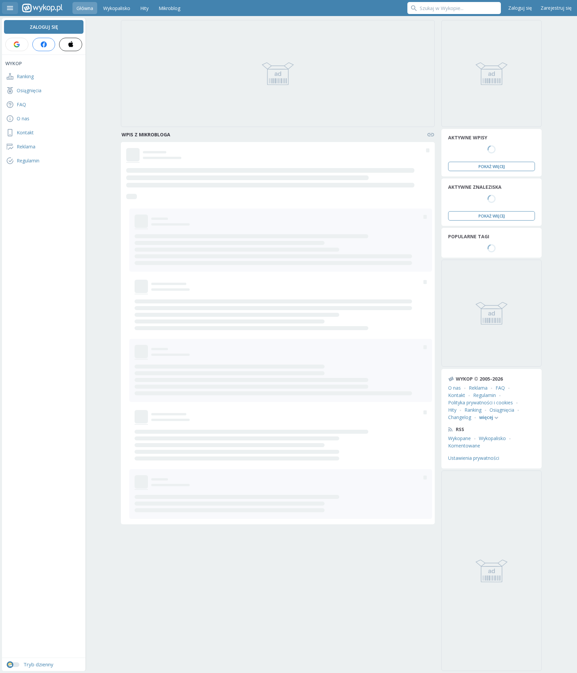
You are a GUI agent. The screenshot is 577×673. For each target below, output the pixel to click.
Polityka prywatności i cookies (480, 402)
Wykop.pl (42, 8)
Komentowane (464, 445)
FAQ (500, 388)
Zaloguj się (520, 8)
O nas (454, 388)
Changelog (459, 417)
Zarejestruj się (556, 8)
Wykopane (459, 438)
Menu (10, 8)
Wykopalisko (492, 438)
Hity (452, 410)
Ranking (473, 410)
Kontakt (456, 395)
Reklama (478, 388)
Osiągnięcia (502, 410)
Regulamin (484, 395)
